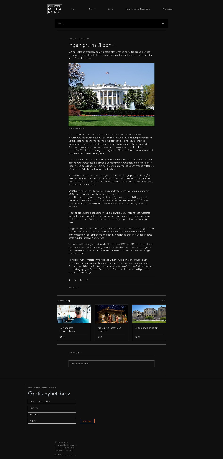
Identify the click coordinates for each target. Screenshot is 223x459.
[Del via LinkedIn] (81, 280)
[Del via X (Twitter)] (75, 280)
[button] (163, 24)
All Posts (60, 23)
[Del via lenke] (87, 280)
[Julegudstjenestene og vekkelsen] (111, 314)
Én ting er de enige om (146, 327)
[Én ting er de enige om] (149, 314)
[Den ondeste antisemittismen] (74, 314)
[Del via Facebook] (70, 280)
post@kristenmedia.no (68, 445)
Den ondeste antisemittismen (68, 329)
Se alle (163, 300)
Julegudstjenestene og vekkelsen (109, 329)
